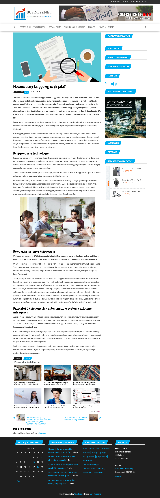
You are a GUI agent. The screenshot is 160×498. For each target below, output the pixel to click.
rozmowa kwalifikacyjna (91, 465)
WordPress (78, 494)
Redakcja (36, 92)
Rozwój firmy (55, 27)
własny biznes (98, 472)
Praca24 (125, 2)
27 (17, 476)
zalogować (42, 433)
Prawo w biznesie (106, 27)
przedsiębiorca (88, 461)
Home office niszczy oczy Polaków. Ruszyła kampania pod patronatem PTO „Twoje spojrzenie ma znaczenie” (38, 420)
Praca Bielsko (116, 2)
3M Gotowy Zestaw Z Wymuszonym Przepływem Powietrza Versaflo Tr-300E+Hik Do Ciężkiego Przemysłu (132, 191)
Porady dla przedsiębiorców (32, 27)
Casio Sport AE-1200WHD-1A (132, 180)
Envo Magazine (95, 494)
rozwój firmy (101, 468)
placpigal (103, 453)
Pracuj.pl (111, 83)
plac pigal (95, 453)
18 (38, 467)
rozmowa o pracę (89, 468)
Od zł (128, 171)
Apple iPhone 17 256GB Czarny (132, 169)
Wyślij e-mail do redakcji (124, 469)
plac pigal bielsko (88, 457)
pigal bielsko (106, 449)
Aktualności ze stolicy (139, 2)
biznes (85, 449)
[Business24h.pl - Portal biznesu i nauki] (34, 13)
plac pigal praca (101, 457)
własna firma (87, 472)
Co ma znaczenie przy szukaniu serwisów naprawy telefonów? (75, 418)
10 (34, 462)
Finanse (91, 27)
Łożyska (118, 477)
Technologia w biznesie (74, 27)
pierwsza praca (94, 449)
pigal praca (86, 453)
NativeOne (57, 411)
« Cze (18, 481)
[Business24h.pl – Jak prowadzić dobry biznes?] (14, 27)
